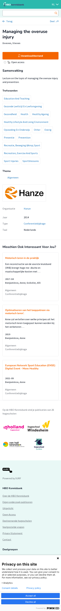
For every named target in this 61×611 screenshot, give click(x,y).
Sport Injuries (11, 161)
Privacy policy (33, 588)
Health (24, 114)
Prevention (24, 137)
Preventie (9, 137)
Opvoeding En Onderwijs (17, 129)
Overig (47, 129)
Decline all (30, 602)
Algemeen (10, 290)
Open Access (9, 514)
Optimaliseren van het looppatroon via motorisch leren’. (27, 311)
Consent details (10, 588)
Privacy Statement (13, 533)
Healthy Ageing (40, 114)
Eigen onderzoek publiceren (17, 502)
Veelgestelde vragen (13, 527)
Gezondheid (10, 114)
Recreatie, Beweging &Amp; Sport (22, 145)
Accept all (30, 595)
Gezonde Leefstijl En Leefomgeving (23, 106)
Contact (7, 539)
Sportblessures (31, 161)
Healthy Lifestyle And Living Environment (26, 121)
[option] (30, 435)
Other (37, 129)
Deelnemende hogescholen (17, 520)
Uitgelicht (8, 508)
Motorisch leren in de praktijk (22, 258)
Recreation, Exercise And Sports (21, 153)
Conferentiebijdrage (35, 223)
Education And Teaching (17, 98)
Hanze (27, 208)
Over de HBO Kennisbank (16, 495)
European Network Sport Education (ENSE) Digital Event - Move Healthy (30, 367)
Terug (9, 21)
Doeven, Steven (11, 43)
